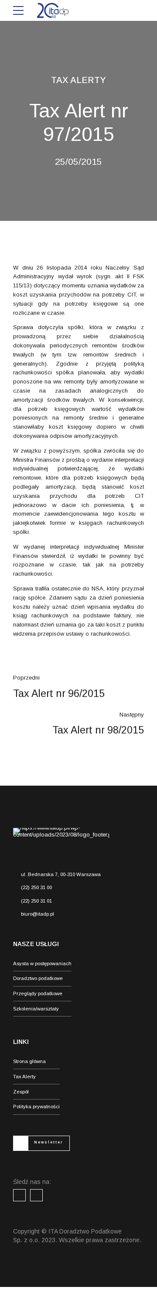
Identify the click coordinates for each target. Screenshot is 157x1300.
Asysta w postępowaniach (42, 963)
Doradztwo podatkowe (38, 978)
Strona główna (29, 1061)
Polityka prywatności (36, 1106)
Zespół (21, 1091)
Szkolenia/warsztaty (36, 1008)
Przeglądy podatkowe (37, 993)
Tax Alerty (78, 80)
